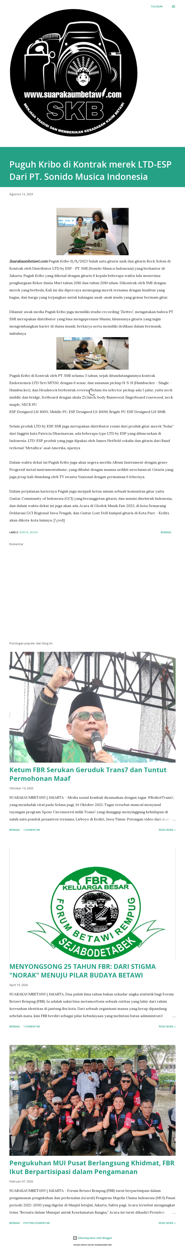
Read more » (167, 829)
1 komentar (31, 829)
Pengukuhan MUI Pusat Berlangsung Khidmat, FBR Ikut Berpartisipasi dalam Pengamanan (92, 1167)
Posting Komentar (36, 1223)
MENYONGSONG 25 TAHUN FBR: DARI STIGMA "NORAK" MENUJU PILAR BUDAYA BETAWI (82, 971)
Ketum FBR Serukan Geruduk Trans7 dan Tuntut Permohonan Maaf (88, 774)
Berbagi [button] (166, 532)
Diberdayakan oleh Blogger (94, 1238)
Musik (34, 532)
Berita (24, 532)
